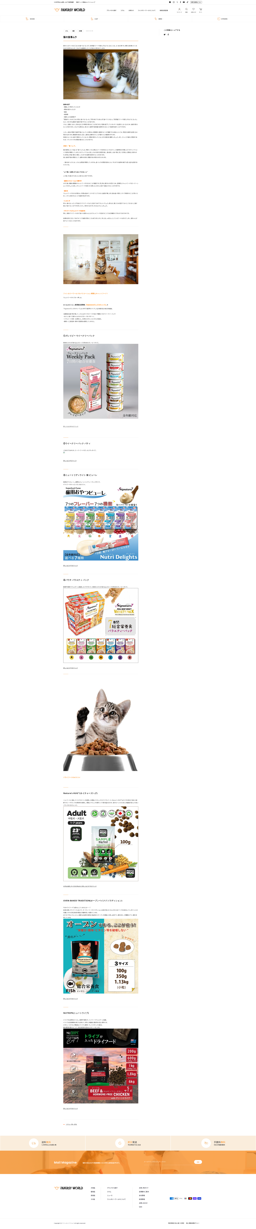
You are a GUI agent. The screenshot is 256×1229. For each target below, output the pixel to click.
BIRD (160, 19)
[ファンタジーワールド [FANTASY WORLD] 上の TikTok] (187, 2)
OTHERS (224, 19)
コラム (122, 10)
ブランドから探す (111, 10)
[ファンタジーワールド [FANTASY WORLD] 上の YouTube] (184, 2)
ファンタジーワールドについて (147, 10)
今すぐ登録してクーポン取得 (128, 622)
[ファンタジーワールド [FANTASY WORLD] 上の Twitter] (177, 2)
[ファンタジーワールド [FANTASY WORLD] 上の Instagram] (173, 2)
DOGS (32, 19)
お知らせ (131, 10)
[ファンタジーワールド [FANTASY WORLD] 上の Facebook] (180, 2)
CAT (96, 19)
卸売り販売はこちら (196, 2)
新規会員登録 (164, 10)
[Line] (170, 2)
